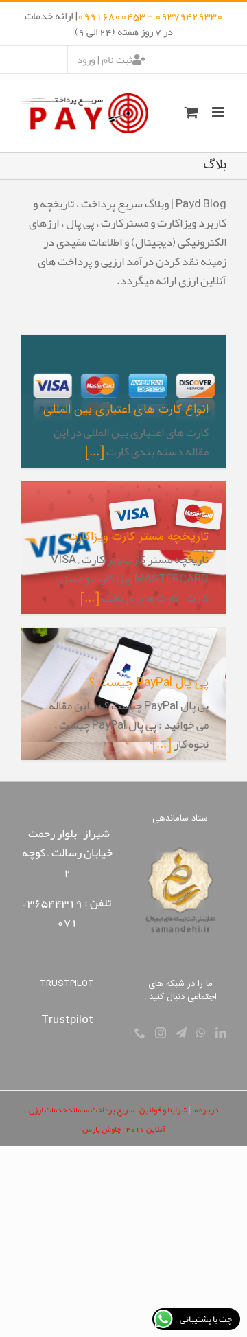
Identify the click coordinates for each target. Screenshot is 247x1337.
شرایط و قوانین (163, 1109)
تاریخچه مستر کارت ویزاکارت (138, 536)
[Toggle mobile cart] (191, 112)
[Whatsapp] (201, 1032)
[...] (94, 451)
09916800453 (111, 15)
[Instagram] (160, 1032)
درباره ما (205, 1109)
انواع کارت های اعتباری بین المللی (126, 409)
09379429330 (189, 15)
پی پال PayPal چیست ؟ (149, 683)
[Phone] (139, 1032)
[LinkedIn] (220, 1032)
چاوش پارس (101, 1129)
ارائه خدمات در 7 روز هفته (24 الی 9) (99, 23)
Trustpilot (67, 1019)
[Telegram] (181, 1032)
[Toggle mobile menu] (219, 112)
